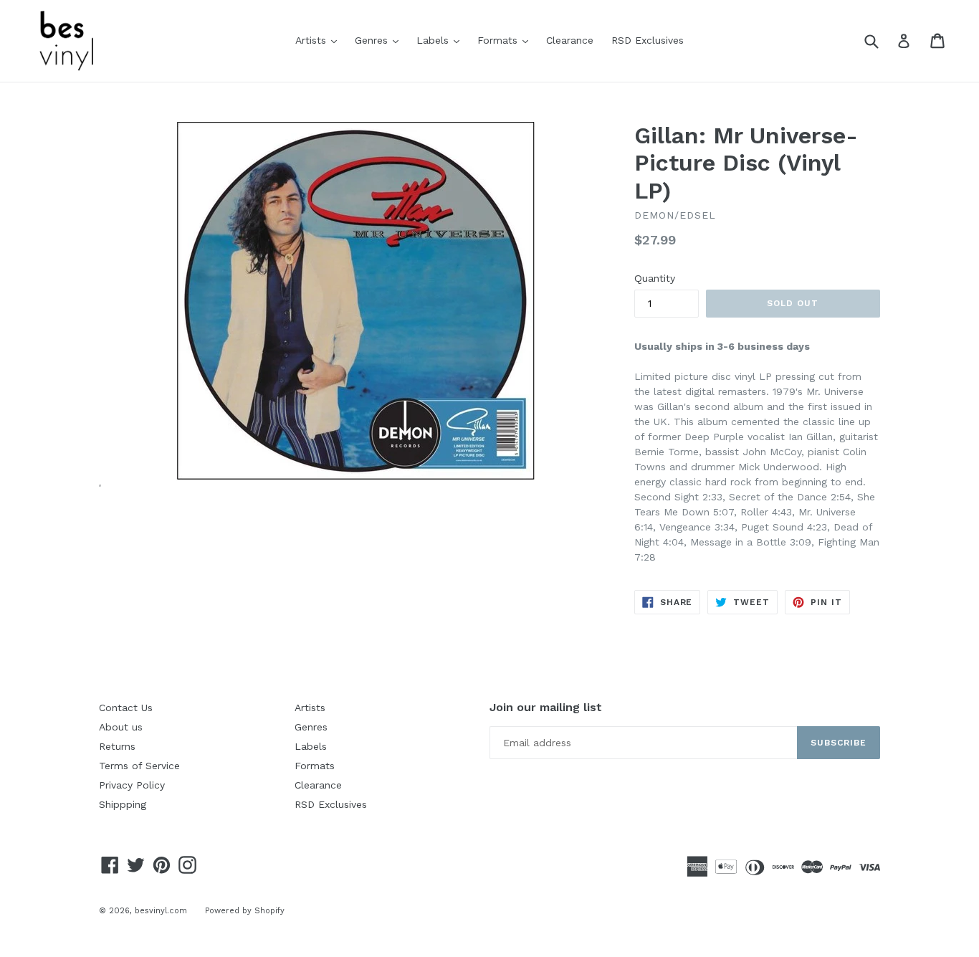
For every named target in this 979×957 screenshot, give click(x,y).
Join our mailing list (546, 707)
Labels (441, 40)
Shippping (122, 804)
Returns (117, 746)
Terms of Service (139, 765)
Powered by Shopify (245, 910)
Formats (506, 40)
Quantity (654, 278)
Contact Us (126, 707)
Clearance (569, 40)
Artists (319, 40)
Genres (380, 40)
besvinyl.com (161, 910)
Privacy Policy (132, 785)
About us (121, 727)
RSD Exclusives (647, 40)
